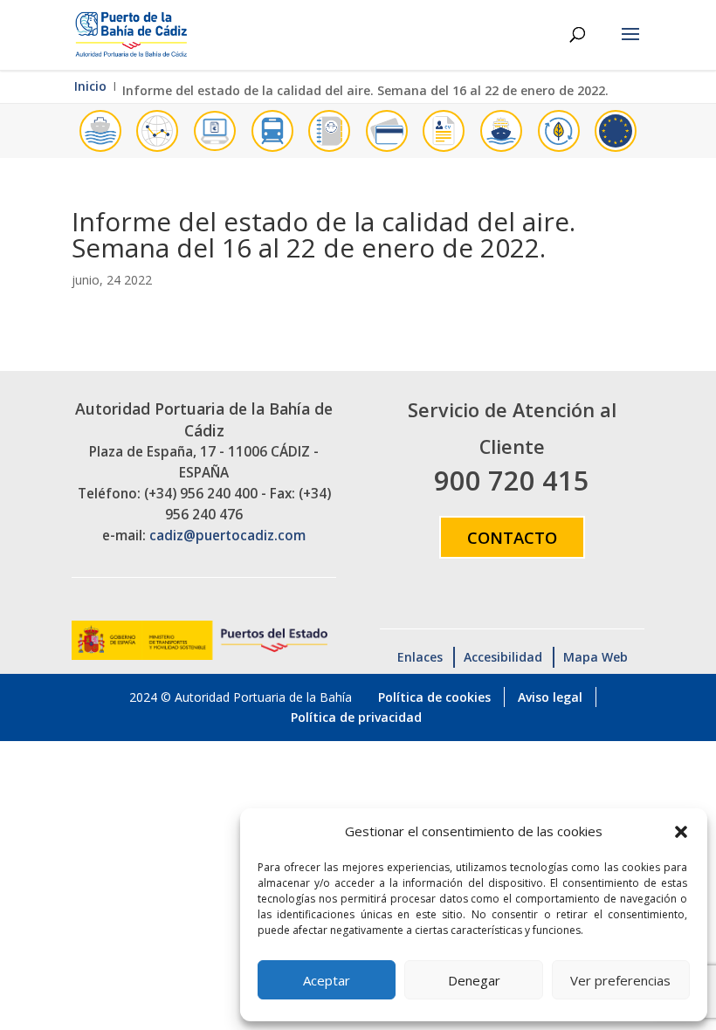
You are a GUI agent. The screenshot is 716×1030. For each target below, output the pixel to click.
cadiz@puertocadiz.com (227, 535)
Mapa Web (595, 657)
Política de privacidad (356, 717)
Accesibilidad (503, 657)
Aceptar (326, 980)
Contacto (512, 537)
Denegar (474, 980)
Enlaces (420, 657)
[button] (681, 832)
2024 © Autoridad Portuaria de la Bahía (240, 697)
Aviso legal (550, 697)
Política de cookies (434, 697)
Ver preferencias (620, 980)
